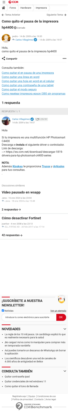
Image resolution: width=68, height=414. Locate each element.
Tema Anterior (12, 14)
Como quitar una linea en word (20, 77)
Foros (13, 7)
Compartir (11, 58)
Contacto (39, 399)
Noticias (8, 310)
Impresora (41, 7)
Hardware (25, 7)
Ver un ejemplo (58, 310)
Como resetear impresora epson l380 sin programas (33, 93)
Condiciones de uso (46, 396)
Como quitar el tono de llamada (21, 386)
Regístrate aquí (19, 396)
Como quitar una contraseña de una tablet (28, 85)
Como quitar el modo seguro (19, 89)
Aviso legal (51, 399)
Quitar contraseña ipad (17, 376)
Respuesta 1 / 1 (11, 111)
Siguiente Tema (55, 14)
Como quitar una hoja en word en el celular (28, 81)
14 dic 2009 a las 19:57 (50, 39)
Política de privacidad (22, 399)
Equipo (32, 396)
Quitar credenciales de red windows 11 (25, 381)
